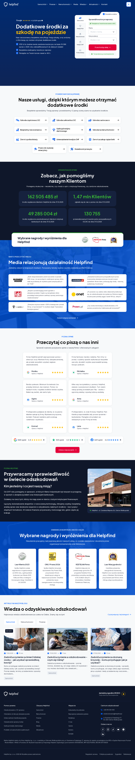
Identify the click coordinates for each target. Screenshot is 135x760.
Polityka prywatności (106, 754)
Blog (37, 722)
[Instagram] (108, 729)
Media (38, 726)
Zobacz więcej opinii (66, 450)
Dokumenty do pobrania (76, 710)
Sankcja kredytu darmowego (13, 726)
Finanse (38, 718)
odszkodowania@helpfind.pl (112, 714)
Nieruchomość (41, 714)
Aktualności (40, 730)
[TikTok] (113, 729)
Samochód (39, 710)
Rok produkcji (93, 36)
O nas (70, 722)
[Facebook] (103, 729)
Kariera (70, 730)
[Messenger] (124, 729)
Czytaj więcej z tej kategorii (118, 614)
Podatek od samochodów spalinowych (16, 730)
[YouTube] (118, 729)
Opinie (70, 726)
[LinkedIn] (103, 734)
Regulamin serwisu (92, 754)
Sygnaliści (118, 754)
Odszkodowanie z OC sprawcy (14, 710)
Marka (91, 28)
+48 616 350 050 (109, 710)
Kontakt (70, 734)
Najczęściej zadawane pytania (78, 714)
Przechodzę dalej (101, 47)
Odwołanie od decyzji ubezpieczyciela (17, 714)
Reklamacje (127, 754)
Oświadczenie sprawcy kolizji (13, 722)
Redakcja (71, 718)
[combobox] (102, 31)
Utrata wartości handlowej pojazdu (15, 718)
